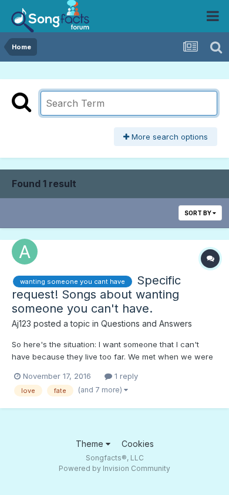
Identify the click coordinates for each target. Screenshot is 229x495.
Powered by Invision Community (114, 468)
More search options (168, 136)
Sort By (198, 212)
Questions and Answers (146, 323)
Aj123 (21, 323)
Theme (91, 444)
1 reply (125, 376)
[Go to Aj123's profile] (25, 252)
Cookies (138, 444)
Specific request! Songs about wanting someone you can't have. (96, 294)
